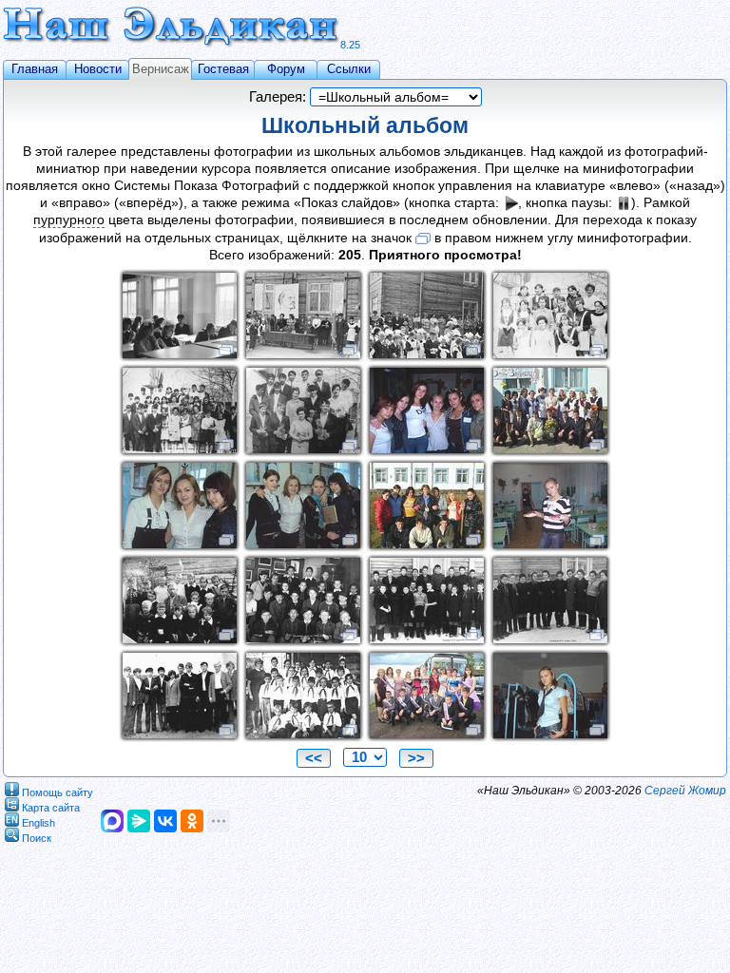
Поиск (36, 837)
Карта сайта (51, 806)
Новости (98, 69)
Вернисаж (160, 69)
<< (313, 758)
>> (416, 758)
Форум (286, 69)
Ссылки (349, 69)
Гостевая (223, 69)
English (38, 822)
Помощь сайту (57, 791)
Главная (34, 69)
